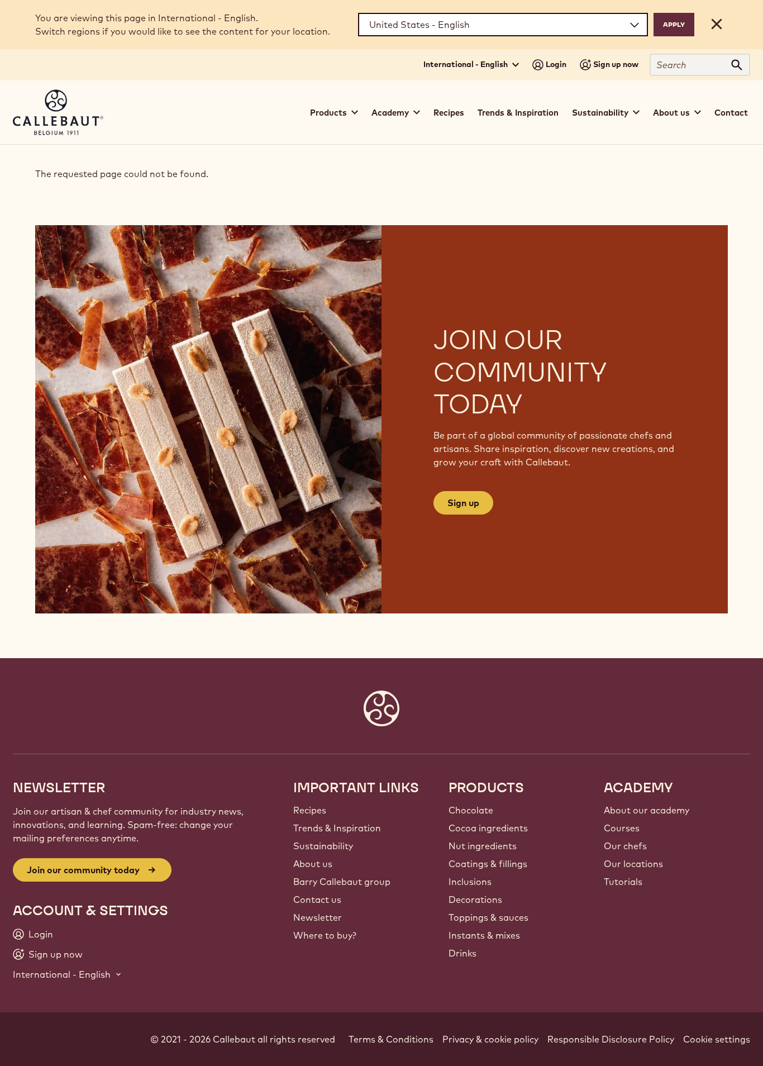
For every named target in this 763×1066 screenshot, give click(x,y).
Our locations (633, 863)
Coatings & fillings (488, 863)
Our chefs (625, 845)
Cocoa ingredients (488, 828)
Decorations (475, 899)
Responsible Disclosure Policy (610, 1039)
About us (312, 863)
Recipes (448, 112)
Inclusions (470, 881)
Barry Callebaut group (341, 881)
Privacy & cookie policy (490, 1039)
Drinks (462, 953)
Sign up (463, 502)
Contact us (317, 899)
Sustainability (323, 845)
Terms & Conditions (391, 1039)
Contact (731, 112)
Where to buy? (324, 935)
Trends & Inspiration (518, 112)
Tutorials (623, 881)
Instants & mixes (484, 935)
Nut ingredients (483, 845)
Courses (622, 828)
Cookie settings (716, 1039)
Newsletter (317, 917)
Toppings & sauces (488, 917)
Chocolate (471, 810)
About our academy (646, 810)
